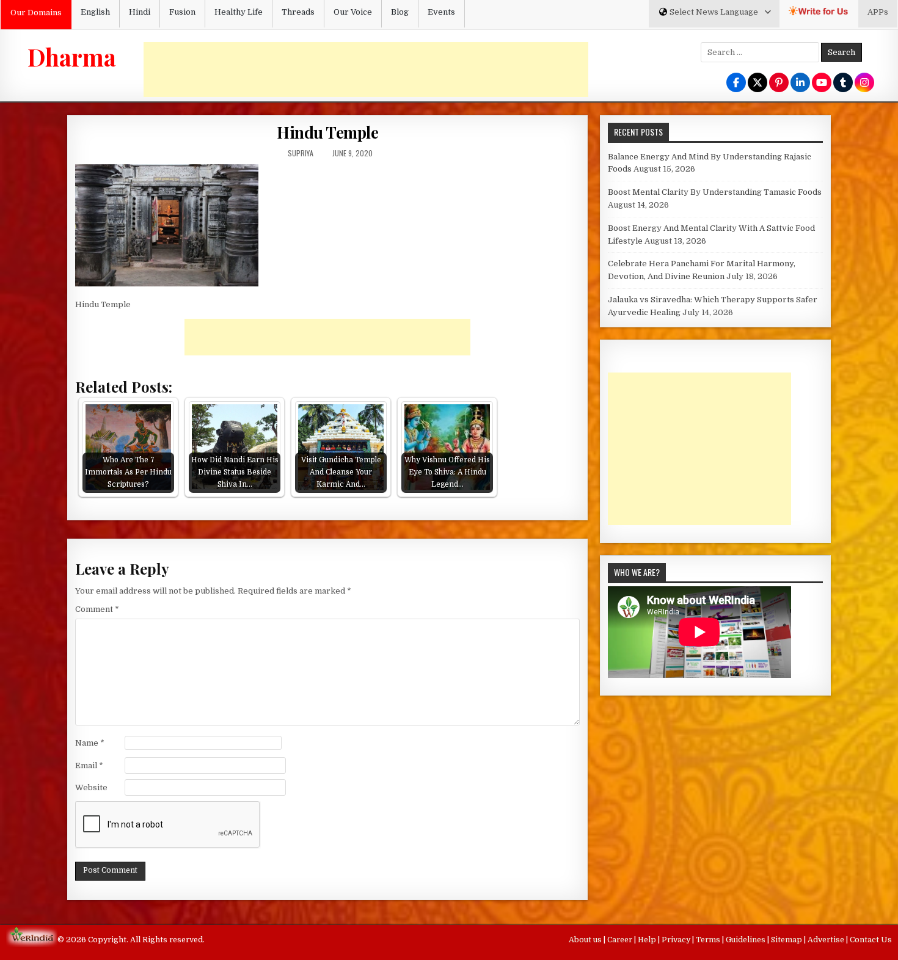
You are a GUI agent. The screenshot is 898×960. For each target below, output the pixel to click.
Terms (709, 940)
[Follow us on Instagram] (864, 83)
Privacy (677, 940)
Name (89, 742)
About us (586, 940)
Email (89, 765)
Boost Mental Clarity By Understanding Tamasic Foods (715, 192)
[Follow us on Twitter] (757, 83)
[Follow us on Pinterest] (779, 83)
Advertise (827, 940)
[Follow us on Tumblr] (843, 83)
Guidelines (746, 940)
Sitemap (787, 940)
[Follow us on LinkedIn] (800, 83)
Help (648, 940)
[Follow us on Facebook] (736, 83)
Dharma (71, 57)
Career (620, 940)
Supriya (300, 153)
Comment (97, 609)
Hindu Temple (327, 132)
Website (91, 787)
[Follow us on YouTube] (821, 83)
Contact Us (871, 940)
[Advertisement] (366, 69)
